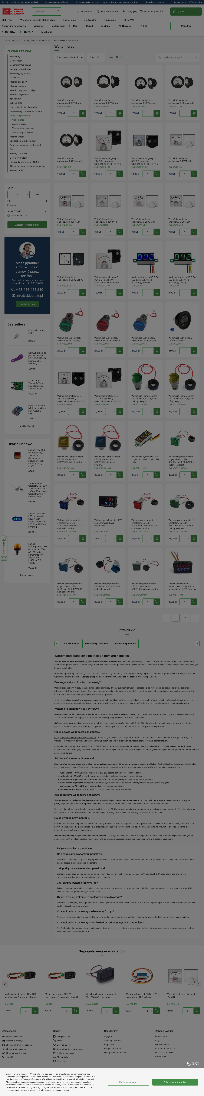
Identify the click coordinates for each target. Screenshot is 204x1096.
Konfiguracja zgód (128, 1082)
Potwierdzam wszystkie (175, 1082)
